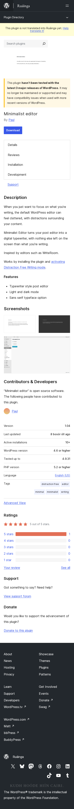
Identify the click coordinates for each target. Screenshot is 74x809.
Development (17, 174)
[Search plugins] (44, 43)
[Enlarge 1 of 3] (30, 320)
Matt (9, 726)
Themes (44, 661)
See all (65, 568)
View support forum (17, 596)
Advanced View (15, 503)
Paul (11, 120)
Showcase (46, 654)
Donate (46, 700)
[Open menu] (68, 5)
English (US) (62, 475)
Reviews (14, 155)
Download (13, 130)
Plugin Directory (14, 17)
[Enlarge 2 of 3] (65, 320)
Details (12, 145)
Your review (12, 568)
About (8, 654)
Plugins (44, 667)
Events (44, 693)
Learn (8, 687)
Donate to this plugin (18, 630)
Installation (15, 165)
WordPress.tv (15, 707)
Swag (44, 707)
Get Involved (48, 687)
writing (65, 491)
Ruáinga (18, 757)
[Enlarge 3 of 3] (65, 341)
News (8, 661)
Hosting (9, 667)
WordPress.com (17, 719)
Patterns (45, 674)
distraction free (50, 484)
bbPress (11, 733)
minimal (39, 491)
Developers (12, 700)
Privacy (9, 674)
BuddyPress (14, 740)
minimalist (52, 491)
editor (65, 484)
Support (13, 184)
